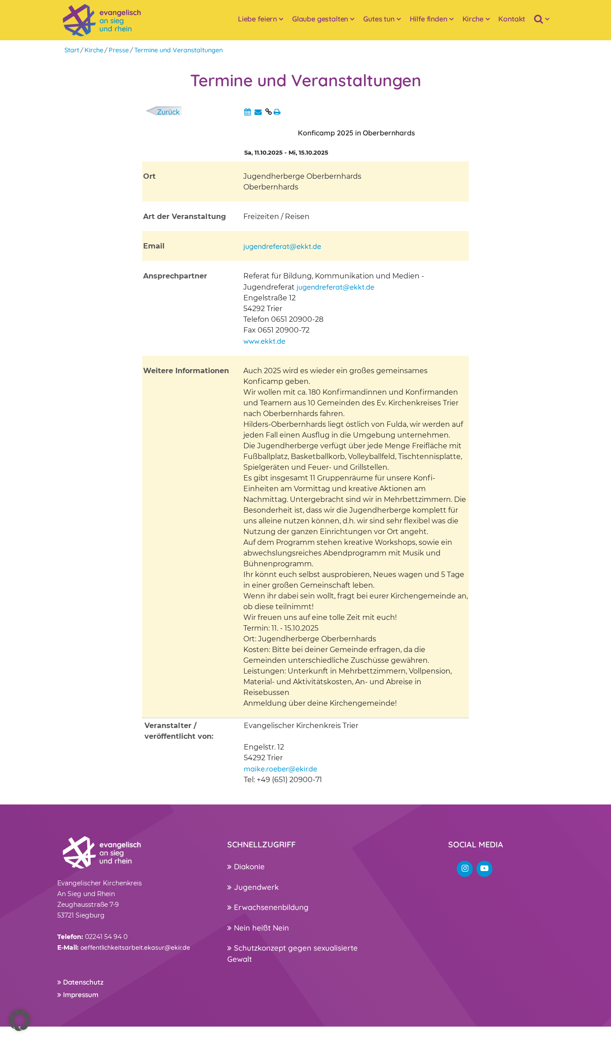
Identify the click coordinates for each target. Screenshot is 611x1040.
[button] (19, 1020)
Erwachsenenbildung (270, 907)
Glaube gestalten (320, 18)
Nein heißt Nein (260, 927)
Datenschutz (82, 982)
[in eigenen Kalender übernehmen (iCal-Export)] (247, 111)
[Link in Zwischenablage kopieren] (268, 111)
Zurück (168, 111)
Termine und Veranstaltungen (178, 50)
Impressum (79, 994)
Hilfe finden (428, 18)
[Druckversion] (277, 111)
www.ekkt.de (264, 341)
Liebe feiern (257, 18)
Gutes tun (379, 18)
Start (71, 50)
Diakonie (248, 866)
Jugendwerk (255, 887)
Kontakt (511, 18)
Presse (119, 50)
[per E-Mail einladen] (258, 111)
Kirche (473, 18)
